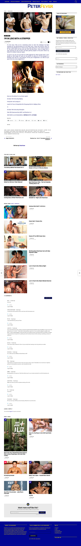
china (46, 130)
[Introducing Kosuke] (15, 467)
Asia (9, 130)
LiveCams (7, 1)
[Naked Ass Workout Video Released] (15, 176)
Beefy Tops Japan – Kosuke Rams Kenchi (39, 475)
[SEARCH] (76, 1)
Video (50, 1)
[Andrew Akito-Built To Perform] (15, 212)
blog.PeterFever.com (32, 130)
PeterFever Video (14, 165)
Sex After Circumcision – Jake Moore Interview (13, 492)
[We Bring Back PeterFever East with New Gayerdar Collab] (15, 256)
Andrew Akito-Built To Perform (37, 206)
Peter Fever (16, 132)
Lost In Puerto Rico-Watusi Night (37, 266)
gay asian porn (20, 131)
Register (57, 527)
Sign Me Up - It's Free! (62, 51)
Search (75, 59)
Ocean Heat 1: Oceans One (35, 221)
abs (6, 130)
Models (55, 1)
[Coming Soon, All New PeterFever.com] (15, 191)
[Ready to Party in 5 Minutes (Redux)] (40, 161)
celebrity (40, 130)
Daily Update (44, 1)
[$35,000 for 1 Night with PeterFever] (40, 191)
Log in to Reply (10, 306)
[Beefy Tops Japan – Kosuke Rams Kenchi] (40, 467)
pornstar (41, 132)
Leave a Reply (48, 297)
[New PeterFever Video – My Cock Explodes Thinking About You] (40, 176)
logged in (11, 411)
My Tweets (58, 74)
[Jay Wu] (40, 487)
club (49, 130)
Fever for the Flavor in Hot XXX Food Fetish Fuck (40, 433)
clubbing (7, 131)
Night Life (38, 165)
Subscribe (33, 535)
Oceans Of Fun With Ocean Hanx (37, 236)
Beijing (23, 130)
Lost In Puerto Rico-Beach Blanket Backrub (40, 281)
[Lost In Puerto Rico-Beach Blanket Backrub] (15, 286)
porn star (34, 132)
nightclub (36, 131)
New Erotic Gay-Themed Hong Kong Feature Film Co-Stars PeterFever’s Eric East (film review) (15, 454)
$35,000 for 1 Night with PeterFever (38, 198)
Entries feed (57, 530)
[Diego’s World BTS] (1, 273)
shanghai (47, 132)
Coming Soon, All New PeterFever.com (14, 197)
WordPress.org (58, 532)
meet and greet (29, 131)
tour (6, 133)
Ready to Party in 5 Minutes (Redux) (38, 168)
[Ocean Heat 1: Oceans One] (15, 227)
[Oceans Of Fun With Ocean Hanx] (15, 241)
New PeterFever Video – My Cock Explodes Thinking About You (40, 182)
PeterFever (28, 132)
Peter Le (22, 132)
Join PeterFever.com (26, 1)
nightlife (42, 131)
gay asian (12, 131)
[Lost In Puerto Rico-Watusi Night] (15, 271)
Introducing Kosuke (9, 475)
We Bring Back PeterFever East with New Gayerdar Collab (39, 251)
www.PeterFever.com (13, 133)
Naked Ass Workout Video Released (13, 182)
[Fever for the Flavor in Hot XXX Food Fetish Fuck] (40, 425)
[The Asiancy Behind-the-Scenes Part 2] (15, 161)
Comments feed (58, 531)
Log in (56, 529)
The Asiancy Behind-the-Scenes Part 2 (14, 167)
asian (12, 130)
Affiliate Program (15, 1)
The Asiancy (21, 165)
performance (8, 132)
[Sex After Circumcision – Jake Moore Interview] (15, 486)
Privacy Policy (36, 1)
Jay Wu (31, 495)
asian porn (18, 130)
